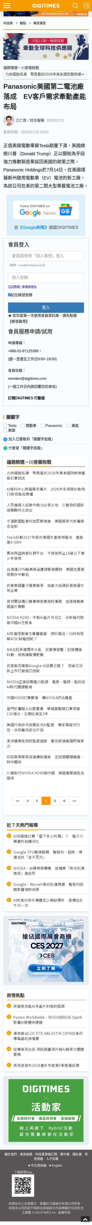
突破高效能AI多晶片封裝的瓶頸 (39, 1006)
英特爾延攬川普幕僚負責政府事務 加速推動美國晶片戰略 (45, 604)
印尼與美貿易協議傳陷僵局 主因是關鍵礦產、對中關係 (45, 759)
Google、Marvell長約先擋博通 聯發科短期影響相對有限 (48, 887)
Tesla (12, 426)
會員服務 (26, 1154)
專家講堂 (39, 23)
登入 (46, 307)
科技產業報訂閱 (46, 1154)
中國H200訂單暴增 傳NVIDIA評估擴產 (39, 697)
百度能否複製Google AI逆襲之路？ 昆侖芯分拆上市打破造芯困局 (45, 668)
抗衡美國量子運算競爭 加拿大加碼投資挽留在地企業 (45, 588)
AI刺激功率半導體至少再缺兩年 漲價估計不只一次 (48, 903)
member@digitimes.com (27, 378)
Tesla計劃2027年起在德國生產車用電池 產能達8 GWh (45, 540)
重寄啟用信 (29, 287)
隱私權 (77, 1154)
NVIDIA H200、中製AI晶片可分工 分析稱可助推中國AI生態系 (45, 620)
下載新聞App (23, 1172)
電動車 (31, 426)
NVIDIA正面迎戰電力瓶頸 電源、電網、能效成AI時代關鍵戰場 (46, 684)
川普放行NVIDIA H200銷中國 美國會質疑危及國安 (45, 775)
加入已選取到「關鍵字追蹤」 (31, 439)
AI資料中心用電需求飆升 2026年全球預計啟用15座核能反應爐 (46, 491)
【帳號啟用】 (18, 321)
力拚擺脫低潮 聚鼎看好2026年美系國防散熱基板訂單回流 (46, 475)
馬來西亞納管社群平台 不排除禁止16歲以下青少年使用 (46, 556)
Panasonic (54, 426)
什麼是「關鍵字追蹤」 (26, 448)
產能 (75, 426)
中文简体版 (38, 1165)
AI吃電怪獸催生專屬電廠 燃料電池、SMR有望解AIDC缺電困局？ (45, 636)
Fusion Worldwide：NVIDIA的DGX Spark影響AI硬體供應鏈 (47, 1020)
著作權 (64, 1154)
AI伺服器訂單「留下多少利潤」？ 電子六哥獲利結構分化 (48, 839)
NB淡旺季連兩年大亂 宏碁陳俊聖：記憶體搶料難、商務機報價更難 (44, 652)
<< (17, 801)
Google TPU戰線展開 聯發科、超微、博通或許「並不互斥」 (47, 854)
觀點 (23, 23)
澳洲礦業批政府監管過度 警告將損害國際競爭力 (45, 743)
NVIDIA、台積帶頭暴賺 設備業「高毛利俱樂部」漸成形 (48, 871)
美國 (11, 430)
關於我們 (10, 1154)
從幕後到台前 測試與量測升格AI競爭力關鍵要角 (48, 1052)
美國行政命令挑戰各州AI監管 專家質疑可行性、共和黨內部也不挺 (43, 727)
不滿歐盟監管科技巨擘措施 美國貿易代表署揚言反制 (45, 524)
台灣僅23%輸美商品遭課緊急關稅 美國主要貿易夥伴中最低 (45, 572)
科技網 (8, 23)
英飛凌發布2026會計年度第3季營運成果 (46, 1065)
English (57, 1165)
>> (74, 801)
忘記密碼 (14, 287)
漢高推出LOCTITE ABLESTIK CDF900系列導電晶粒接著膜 (48, 1036)
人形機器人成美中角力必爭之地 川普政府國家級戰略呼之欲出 (45, 507)
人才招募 (52, 1158)
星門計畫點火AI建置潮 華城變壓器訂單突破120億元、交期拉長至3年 (43, 711)
